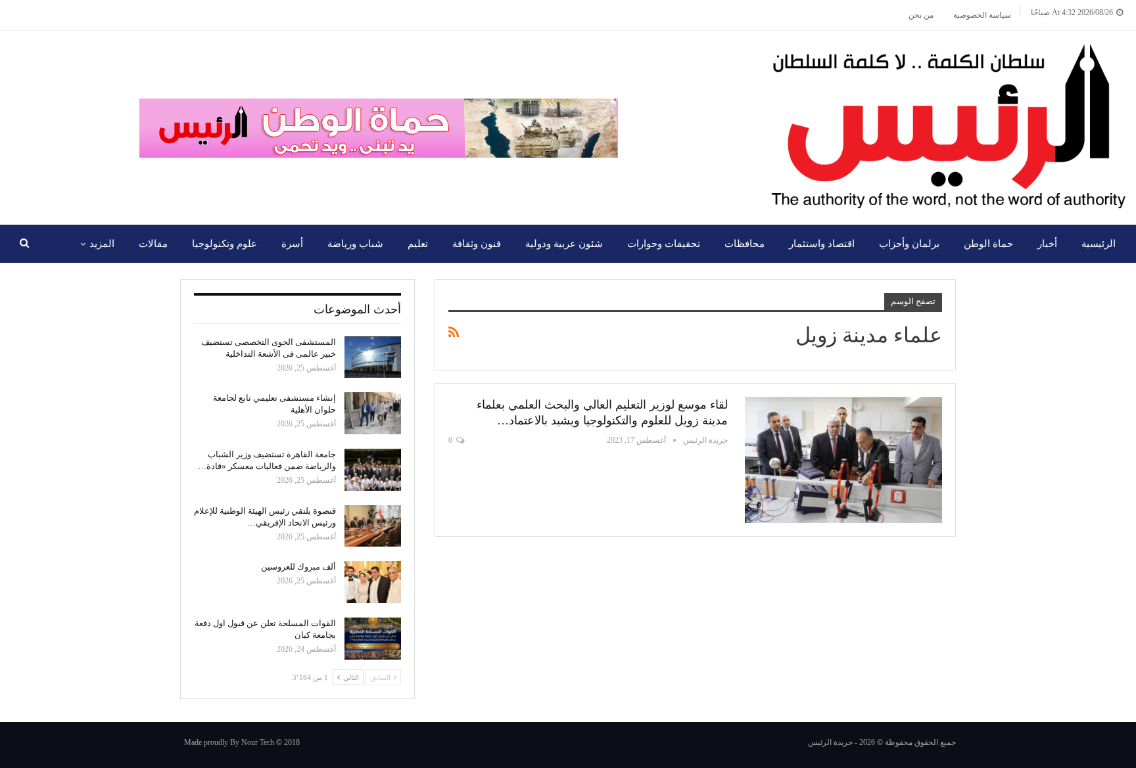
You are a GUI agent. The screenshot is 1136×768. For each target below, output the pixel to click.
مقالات (153, 243)
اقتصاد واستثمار (822, 243)
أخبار (1047, 243)
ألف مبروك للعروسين (298, 567)
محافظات (744, 243)
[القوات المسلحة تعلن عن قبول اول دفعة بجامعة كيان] (372, 639)
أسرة (292, 243)
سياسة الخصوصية (982, 15)
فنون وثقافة (476, 243)
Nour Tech (257, 742)
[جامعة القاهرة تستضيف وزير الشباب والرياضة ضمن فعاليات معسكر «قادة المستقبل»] (372, 470)
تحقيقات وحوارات (663, 243)
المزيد (101, 243)
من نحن (921, 15)
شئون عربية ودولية (564, 243)
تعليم (418, 243)
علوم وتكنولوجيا (224, 243)
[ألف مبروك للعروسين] (372, 582)
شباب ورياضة (355, 243)
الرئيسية (1098, 243)
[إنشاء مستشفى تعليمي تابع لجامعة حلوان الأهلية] (372, 413)
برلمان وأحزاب (909, 243)
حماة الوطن (988, 243)
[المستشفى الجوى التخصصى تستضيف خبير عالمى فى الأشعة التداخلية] (372, 357)
